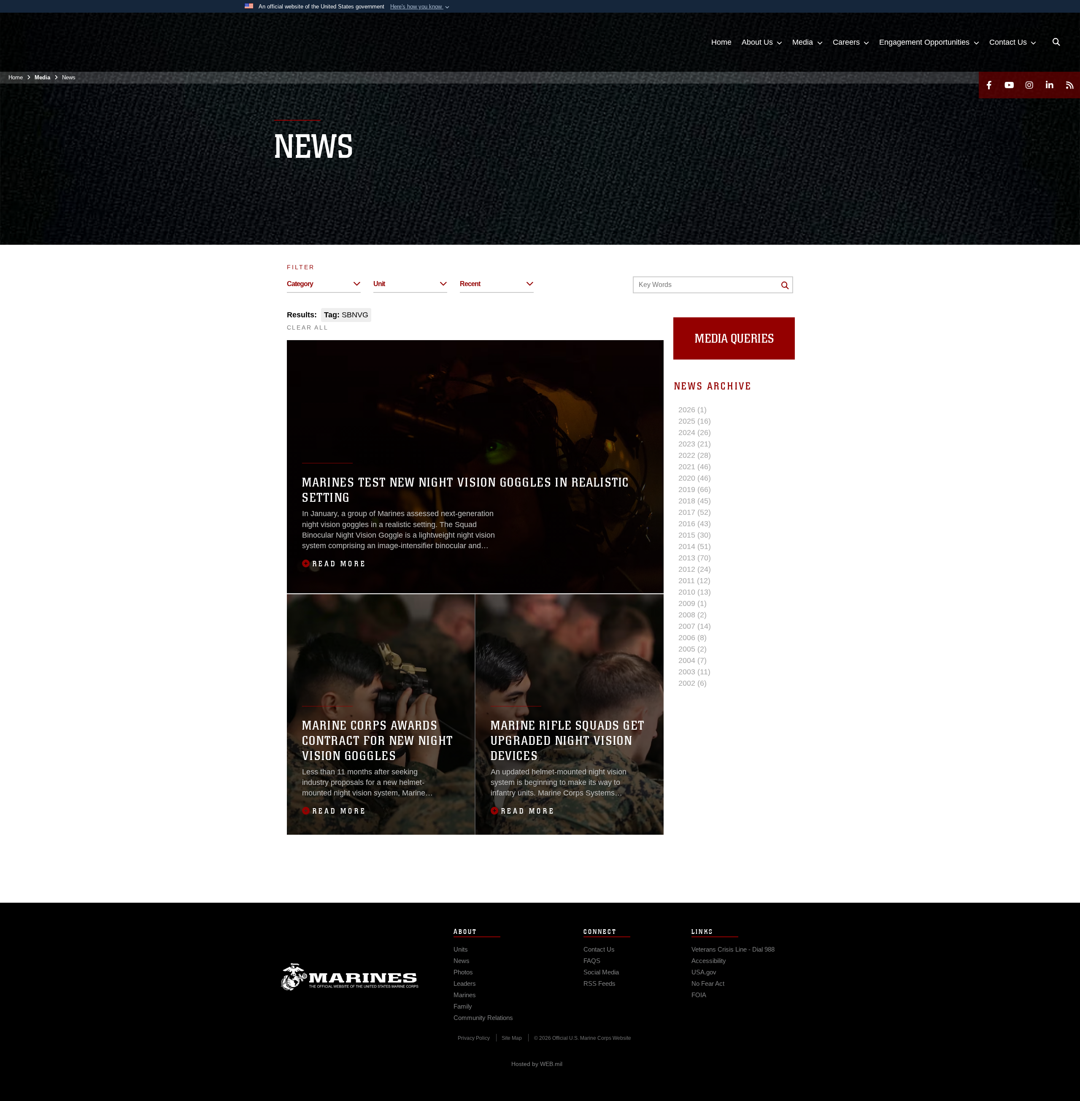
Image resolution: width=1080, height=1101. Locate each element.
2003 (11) (694, 672)
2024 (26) (694, 432)
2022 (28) (694, 455)
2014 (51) (694, 546)
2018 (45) (694, 501)
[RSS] (1070, 85)
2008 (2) (692, 615)
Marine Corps (350, 977)
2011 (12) (694, 580)
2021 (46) (694, 467)
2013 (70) (694, 558)
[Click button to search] (785, 285)
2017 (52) (694, 512)
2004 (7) (692, 660)
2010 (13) (694, 592)
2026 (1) (692, 410)
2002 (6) (692, 683)
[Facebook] (989, 85)
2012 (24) (694, 569)
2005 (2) (692, 649)
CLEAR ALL (308, 327)
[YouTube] (1009, 85)
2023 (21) (694, 444)
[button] (420, 7)
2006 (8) (692, 637)
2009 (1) (692, 603)
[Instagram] (1029, 85)
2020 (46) (694, 478)
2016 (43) (694, 523)
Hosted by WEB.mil (536, 1063)
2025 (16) (694, 421)
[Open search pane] (1056, 42)
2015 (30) (694, 535)
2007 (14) (694, 626)
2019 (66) (694, 489)
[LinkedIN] (1050, 85)
